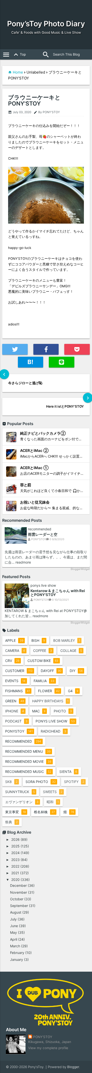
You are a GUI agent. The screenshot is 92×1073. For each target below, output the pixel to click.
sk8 (11, 782)
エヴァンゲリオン (22, 802)
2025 (15, 846)
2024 (15, 853)
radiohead (53, 731)
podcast (16, 721)
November (18, 892)
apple (14, 640)
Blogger (73, 1067)
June (14, 926)
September (19, 906)
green (14, 701)
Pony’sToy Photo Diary (46, 23)
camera (15, 650)
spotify (74, 782)
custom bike (42, 661)
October (16, 899)
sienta (68, 771)
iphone (14, 711)
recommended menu (28, 751)
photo (63, 711)
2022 (15, 866)
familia (44, 681)
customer (19, 671)
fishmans (17, 691)
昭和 (53, 802)
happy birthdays (50, 701)
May (13, 932)
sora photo (41, 782)
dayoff (51, 671)
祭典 (11, 822)
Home (18, 72)
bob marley (66, 640)
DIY (76, 671)
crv (12, 661)
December (18, 885)
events (15, 681)
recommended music (28, 771)
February (17, 952)
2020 (15, 879)
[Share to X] (15, 349)
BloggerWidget (80, 569)
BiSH (38, 640)
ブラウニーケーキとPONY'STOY (34, 100)
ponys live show (43, 585)
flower (49, 691)
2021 (15, 873)
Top (19, 55)
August (15, 912)
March (15, 946)
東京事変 (15, 812)
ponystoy (19, 731)
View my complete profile (48, 1048)
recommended (39, 529)
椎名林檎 (44, 812)
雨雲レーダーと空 (42, 534)
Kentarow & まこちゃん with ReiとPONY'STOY (57, 592)
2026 (15, 839)
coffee (42, 650)
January (16, 959)
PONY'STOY (42, 1037)
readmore (23, 562)
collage (71, 650)
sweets (52, 792)
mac (38, 711)
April (13, 939)
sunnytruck (20, 792)
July (13, 919)
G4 (73, 691)
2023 (15, 860)
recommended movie (28, 761)
